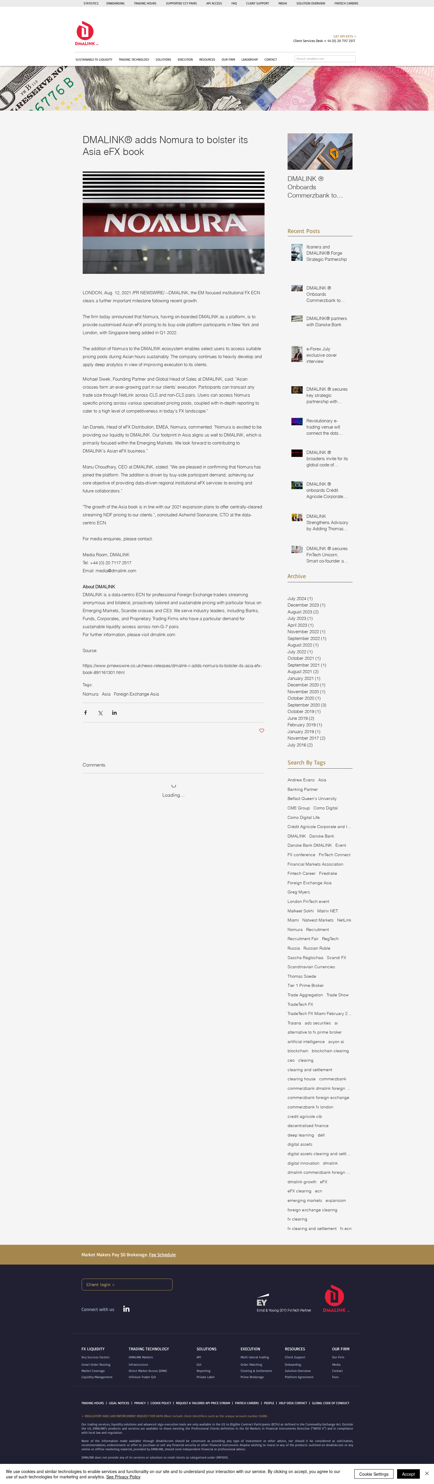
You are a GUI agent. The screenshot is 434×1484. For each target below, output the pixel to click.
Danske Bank (321, 836)
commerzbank (332, 1079)
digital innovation (303, 1163)
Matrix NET (327, 911)
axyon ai (336, 1041)
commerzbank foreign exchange (318, 1097)
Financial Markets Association (315, 864)
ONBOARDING (115, 3)
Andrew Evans (301, 780)
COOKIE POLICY (161, 1403)
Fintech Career (302, 873)
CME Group (299, 808)
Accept (408, 1474)
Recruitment (317, 929)
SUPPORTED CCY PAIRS (181, 3)
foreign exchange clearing (312, 1210)
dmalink (330, 1163)
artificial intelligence (306, 1041)
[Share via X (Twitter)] (100, 712)
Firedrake (328, 873)
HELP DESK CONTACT (293, 1403)
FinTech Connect (334, 854)
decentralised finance (308, 1125)
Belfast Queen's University (312, 798)
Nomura (90, 694)
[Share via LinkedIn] (114, 712)
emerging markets (305, 1200)
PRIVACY (140, 1403)
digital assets (300, 1144)
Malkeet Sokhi (301, 911)
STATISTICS (91, 3)
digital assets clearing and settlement (320, 1153)
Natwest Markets (318, 920)
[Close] (426, 1474)
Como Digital (326, 808)
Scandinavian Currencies (311, 966)
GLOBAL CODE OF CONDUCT (330, 1403)
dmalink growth (302, 1181)
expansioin (336, 1200)
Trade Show (338, 995)
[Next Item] (343, 151)
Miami (293, 920)
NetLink (344, 920)
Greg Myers (299, 892)
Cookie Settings (374, 1474)
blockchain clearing (330, 1050)
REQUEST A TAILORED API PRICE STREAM (203, 1403)
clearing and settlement (310, 1069)
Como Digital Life (304, 817)
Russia (294, 948)
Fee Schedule (162, 1254)
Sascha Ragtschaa (305, 957)
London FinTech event (308, 901)
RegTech (330, 938)
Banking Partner (303, 789)
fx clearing (297, 1219)
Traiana (294, 1023)
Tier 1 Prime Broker (306, 985)
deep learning (301, 1135)
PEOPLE (269, 1403)
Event (340, 845)
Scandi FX (336, 957)
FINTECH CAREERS (247, 1403)
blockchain (298, 1050)
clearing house (302, 1079)
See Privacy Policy (123, 1477)
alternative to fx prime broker (315, 1032)
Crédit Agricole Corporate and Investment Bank (320, 826)
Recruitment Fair (303, 938)
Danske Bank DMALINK (310, 845)
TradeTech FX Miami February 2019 (320, 1013)
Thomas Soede (302, 976)
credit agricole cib (305, 1116)
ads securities (318, 1023)
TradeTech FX (300, 1004)
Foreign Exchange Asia (136, 694)
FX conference (301, 854)
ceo (291, 1060)
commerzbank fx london (310, 1107)
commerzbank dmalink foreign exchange (320, 1088)
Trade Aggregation (305, 995)
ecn (318, 1191)
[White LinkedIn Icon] (126, 1308)
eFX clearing (299, 1191)
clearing (306, 1060)
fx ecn (346, 1228)
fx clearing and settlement (312, 1228)
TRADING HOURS (145, 3)
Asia (106, 694)
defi (321, 1135)
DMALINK (297, 836)
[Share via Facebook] (85, 712)
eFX (323, 1181)
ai (336, 1023)
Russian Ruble (317, 948)
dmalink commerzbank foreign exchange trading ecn (320, 1172)
